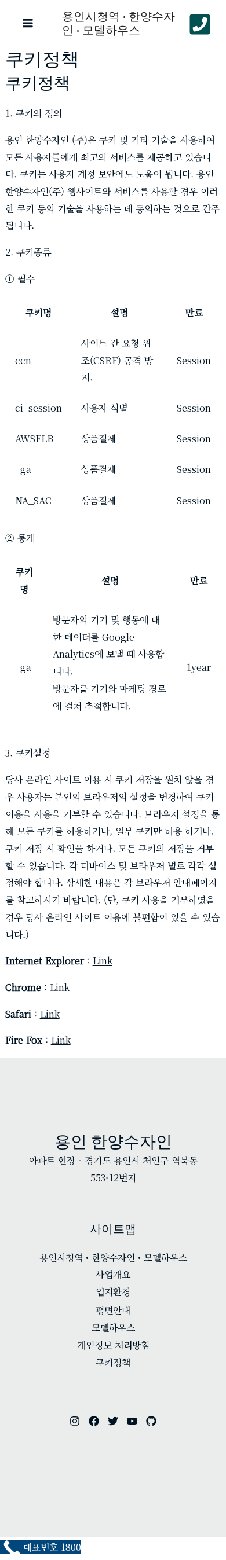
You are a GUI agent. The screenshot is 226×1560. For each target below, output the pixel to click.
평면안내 (113, 1310)
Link (102, 960)
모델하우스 (113, 1327)
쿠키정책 (113, 1362)
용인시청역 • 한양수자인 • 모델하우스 (118, 23)
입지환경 (113, 1291)
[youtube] (132, 1421)
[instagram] (75, 1421)
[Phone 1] (200, 24)
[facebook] (94, 1421)
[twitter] (113, 1421)
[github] (151, 1421)
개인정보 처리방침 (113, 1345)
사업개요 (113, 1274)
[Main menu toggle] (27, 23)
